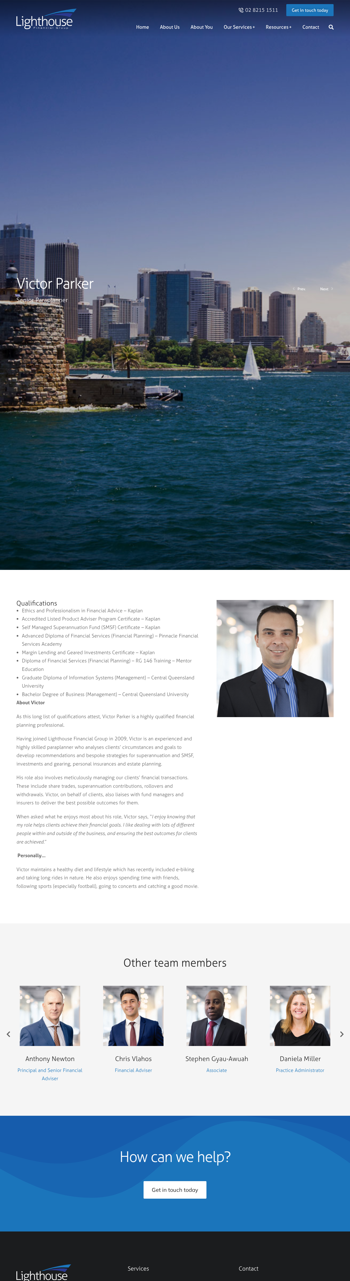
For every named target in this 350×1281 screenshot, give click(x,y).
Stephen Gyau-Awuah (216, 1058)
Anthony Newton (50, 1058)
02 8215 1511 (261, 10)
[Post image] (50, 1016)
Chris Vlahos (133, 1058)
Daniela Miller (300, 1058)
